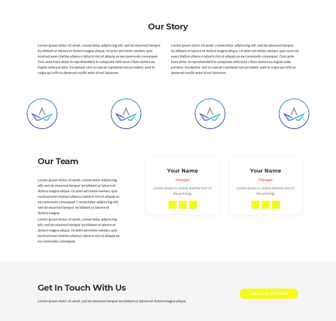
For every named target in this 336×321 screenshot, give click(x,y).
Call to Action (269, 294)
